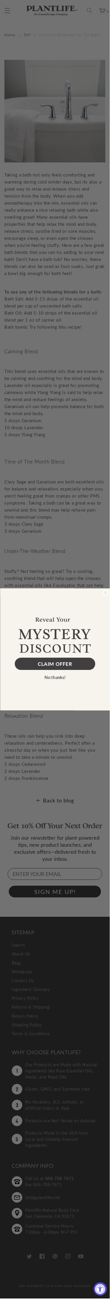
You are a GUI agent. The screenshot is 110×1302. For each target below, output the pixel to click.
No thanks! (55, 677)
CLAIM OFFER (55, 663)
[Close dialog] (105, 592)
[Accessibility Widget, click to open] (100, 1289)
